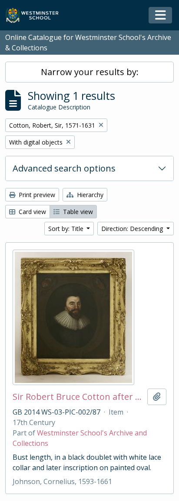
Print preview (36, 195)
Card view (31, 212)
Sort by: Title (66, 228)
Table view (77, 212)
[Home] (35, 15)
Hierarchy (89, 195)
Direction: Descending (133, 228)
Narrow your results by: (90, 72)
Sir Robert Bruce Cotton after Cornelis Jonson (78, 397)
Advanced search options (64, 168)
